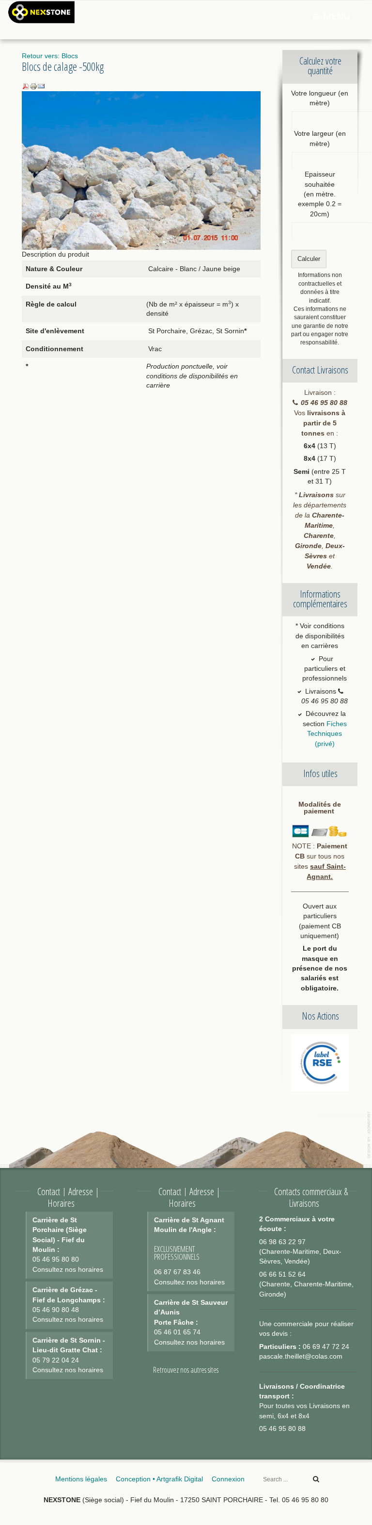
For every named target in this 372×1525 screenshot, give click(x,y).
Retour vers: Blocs (50, 56)
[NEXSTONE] (41, 11)
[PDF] (26, 85)
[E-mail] (41, 85)
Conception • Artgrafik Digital (159, 1479)
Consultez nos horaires (67, 1269)
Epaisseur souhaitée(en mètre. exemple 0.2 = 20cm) (319, 194)
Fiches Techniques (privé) (327, 733)
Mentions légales (81, 1479)
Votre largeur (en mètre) (320, 138)
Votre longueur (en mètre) (319, 98)
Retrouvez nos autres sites (185, 1369)
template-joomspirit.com (370, 1134)
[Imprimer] (33, 85)
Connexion (228, 1479)
